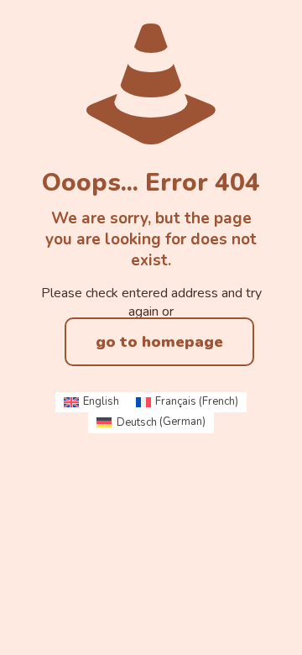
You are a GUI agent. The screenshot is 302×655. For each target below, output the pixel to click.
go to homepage (159, 342)
